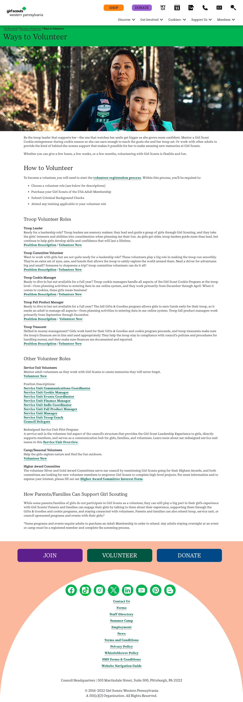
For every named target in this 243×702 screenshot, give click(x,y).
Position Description (40, 245)
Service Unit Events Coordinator (49, 396)
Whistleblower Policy (122, 653)
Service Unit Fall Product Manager (50, 409)
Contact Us (121, 601)
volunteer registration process (117, 178)
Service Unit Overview (60, 442)
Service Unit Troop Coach (43, 417)
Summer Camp (121, 620)
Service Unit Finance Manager (47, 401)
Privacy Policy (121, 646)
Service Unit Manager (40, 413)
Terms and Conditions (121, 640)
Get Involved (10, 28)
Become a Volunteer (30, 28)
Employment (121, 627)
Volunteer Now (70, 245)
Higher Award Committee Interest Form (111, 479)
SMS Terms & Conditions (121, 659)
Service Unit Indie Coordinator (48, 405)
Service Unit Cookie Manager (46, 392)
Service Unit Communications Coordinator (57, 388)
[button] (163, 9)
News (121, 633)
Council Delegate (37, 421)
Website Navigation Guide (122, 666)
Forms (122, 608)
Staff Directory (121, 614)
